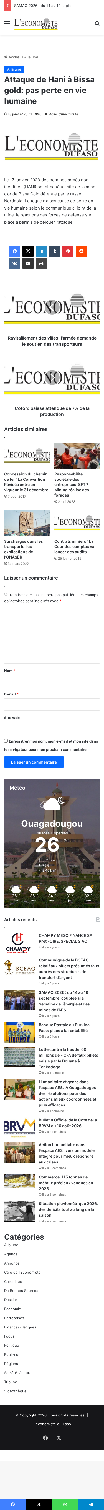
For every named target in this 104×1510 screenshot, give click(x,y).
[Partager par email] (28, 263)
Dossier (10, 1299)
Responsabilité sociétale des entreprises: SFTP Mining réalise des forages (71, 484)
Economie (12, 1309)
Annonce (12, 1263)
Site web (12, 717)
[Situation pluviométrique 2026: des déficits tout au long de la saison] (19, 1211)
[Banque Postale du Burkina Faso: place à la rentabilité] (19, 1032)
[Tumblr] (54, 251)
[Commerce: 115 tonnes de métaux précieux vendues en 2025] (19, 1181)
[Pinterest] (67, 251)
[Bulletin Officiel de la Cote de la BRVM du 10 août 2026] (19, 1127)
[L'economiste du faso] (36, 23)
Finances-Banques (20, 1327)
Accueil (14, 57)
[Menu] (7, 25)
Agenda (10, 1254)
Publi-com (12, 1354)
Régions (11, 1363)
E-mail (11, 694)
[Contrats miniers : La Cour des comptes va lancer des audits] (77, 523)
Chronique (13, 1281)
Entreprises (14, 1318)
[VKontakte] (14, 263)
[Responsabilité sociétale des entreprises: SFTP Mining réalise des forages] (77, 456)
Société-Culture (18, 1373)
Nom (9, 670)
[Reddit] (81, 251)
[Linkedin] (41, 251)
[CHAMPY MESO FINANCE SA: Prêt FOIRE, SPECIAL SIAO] (19, 943)
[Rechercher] (97, 25)
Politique (11, 1345)
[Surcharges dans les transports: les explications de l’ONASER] (27, 523)
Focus (9, 1336)
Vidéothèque (15, 1391)
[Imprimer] (41, 263)
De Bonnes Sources (21, 1290)
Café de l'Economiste (22, 1272)
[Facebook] (14, 251)
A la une (31, 57)
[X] (28, 251)
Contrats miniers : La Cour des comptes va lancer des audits (74, 546)
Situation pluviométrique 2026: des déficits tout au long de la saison (68, 1209)
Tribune (10, 1382)
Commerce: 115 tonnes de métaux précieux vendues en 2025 (66, 1183)
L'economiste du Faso (52, 1424)
